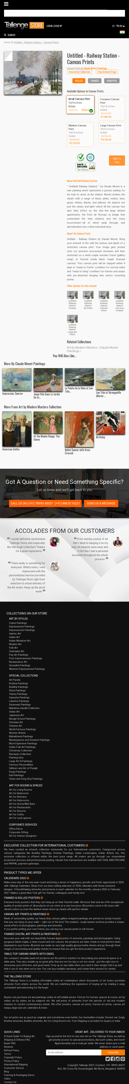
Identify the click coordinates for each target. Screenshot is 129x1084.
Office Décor (16, 828)
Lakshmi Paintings (19, 701)
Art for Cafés (16, 814)
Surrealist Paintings (19, 665)
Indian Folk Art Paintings (22, 747)
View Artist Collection (79, 72)
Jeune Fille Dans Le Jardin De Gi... (47, 396)
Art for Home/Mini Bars (22, 803)
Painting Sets (16, 757)
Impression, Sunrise (12, 393)
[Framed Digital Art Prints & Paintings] (59, 934)
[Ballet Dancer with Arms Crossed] (79, 429)
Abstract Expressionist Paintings (27, 668)
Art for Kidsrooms (19, 800)
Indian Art (14, 637)
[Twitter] (107, 1059)
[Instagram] (118, 1059)
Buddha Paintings (18, 686)
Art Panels (14, 679)
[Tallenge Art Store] (25, 25)
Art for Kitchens (18, 796)
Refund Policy (11, 1050)
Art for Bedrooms (19, 793)
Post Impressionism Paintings (25, 658)
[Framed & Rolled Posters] (42, 897)
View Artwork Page (107, 72)
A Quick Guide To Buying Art (19, 1036)
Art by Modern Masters (82, 347)
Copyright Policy (13, 1057)
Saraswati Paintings (20, 704)
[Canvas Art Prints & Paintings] (48, 914)
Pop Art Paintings (18, 654)
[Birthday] (110, 422)
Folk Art (13, 647)
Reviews (8, 1046)
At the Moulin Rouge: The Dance (47, 438)
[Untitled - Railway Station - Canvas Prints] (33, 73)
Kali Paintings (16, 775)
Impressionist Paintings (22, 630)
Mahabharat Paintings (21, 736)
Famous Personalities (21, 764)
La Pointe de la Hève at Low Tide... (79, 390)
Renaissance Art (18, 661)
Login (49, 26)
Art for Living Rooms (20, 789)
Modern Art (15, 644)
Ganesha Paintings (19, 697)
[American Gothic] (16, 428)
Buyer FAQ (9, 1043)
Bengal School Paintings (22, 718)
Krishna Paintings (18, 683)
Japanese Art (16, 715)
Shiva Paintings (17, 690)
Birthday (100, 437)
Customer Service (14, 1068)
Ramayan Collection (20, 754)
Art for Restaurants (20, 807)
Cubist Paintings (18, 623)
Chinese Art (15, 725)
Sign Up (58, 26)
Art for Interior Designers (23, 835)
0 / (117, 26)
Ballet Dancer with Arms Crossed (77, 451)
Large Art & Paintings (20, 761)
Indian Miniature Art (19, 640)
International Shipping (16, 1064)
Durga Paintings (17, 771)
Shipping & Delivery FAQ (17, 1039)
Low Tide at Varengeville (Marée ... (108, 394)
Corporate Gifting (18, 832)
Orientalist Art (16, 651)
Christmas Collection (20, 750)
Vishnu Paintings (18, 694)
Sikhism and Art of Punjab (23, 768)
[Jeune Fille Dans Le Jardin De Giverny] (48, 379)
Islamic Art (15, 633)
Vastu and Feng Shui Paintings (25, 778)
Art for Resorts (17, 810)
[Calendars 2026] (28, 878)
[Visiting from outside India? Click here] (86, 845)
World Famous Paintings (22, 729)
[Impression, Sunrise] (16, 379)
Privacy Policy (11, 1060)
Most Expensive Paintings (23, 743)
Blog (6, 1071)
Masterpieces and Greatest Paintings (29, 739)
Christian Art (16, 722)
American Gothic (11, 449)
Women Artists (17, 732)
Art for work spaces (20, 818)
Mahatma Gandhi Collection (24, 708)
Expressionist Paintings (22, 626)
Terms (7, 1053)
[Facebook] (113, 1059)
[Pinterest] (123, 1059)
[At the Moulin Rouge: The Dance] (48, 422)
